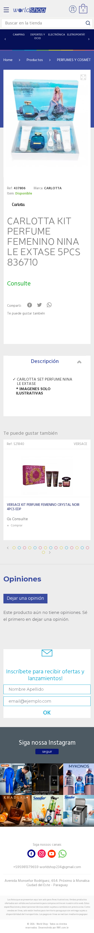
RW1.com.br (63, 927)
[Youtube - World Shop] (51, 853)
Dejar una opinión (25, 598)
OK (47, 713)
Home (8, 60)
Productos (35, 60)
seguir (47, 751)
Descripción (45, 361)
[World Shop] (30, 10)
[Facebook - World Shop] (31, 853)
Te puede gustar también (26, 314)
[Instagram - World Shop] (41, 853)
